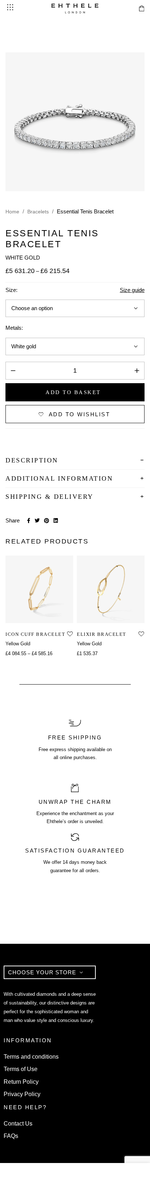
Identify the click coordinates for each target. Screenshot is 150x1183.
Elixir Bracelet (101, 634)
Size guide (132, 290)
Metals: (14, 328)
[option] (39, 607)
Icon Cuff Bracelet (35, 634)
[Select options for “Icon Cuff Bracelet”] (31, 615)
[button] (102, 615)
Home (12, 211)
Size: (11, 290)
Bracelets (38, 211)
